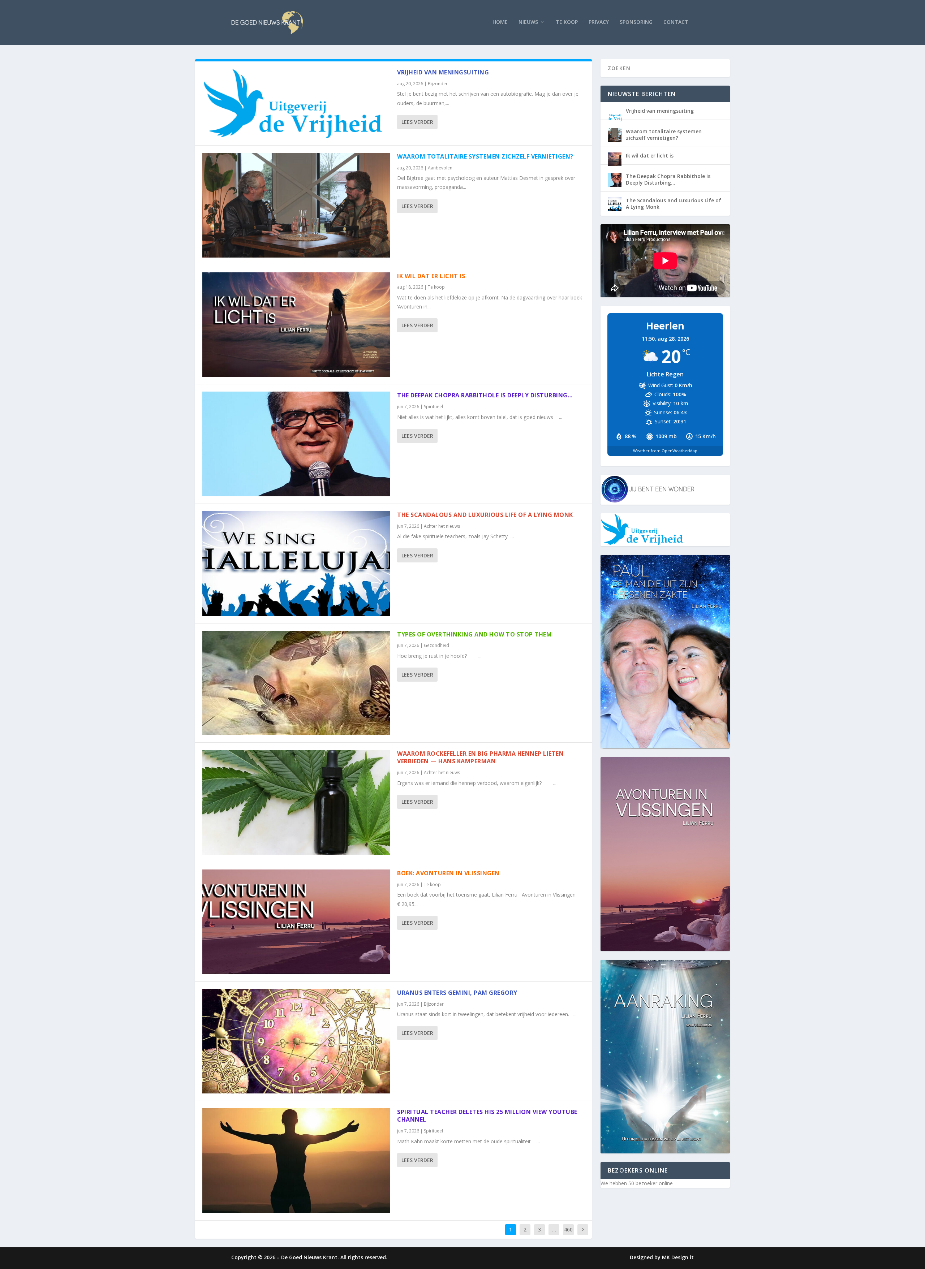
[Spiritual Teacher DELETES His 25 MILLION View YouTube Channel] (296, 1160)
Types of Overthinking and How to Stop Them (474, 634)
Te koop (567, 22)
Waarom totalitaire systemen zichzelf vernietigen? (485, 156)
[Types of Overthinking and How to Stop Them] (296, 683)
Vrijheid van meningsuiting (443, 72)
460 (568, 1229)
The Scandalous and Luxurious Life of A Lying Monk (485, 515)
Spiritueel (433, 406)
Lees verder (417, 121)
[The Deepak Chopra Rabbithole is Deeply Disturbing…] (296, 444)
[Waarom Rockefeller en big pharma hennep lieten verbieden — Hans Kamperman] (296, 802)
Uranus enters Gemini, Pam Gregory (457, 993)
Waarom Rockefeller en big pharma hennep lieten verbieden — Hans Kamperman (480, 757)
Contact (675, 22)
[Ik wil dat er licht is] (296, 324)
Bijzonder (438, 84)
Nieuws (528, 22)
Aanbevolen (440, 168)
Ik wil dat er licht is (431, 276)
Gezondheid (436, 645)
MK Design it (678, 1257)
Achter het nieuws (442, 526)
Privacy (599, 22)
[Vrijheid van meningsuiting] (296, 103)
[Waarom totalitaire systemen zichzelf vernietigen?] (296, 205)
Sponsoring (636, 22)
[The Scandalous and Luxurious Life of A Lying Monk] (296, 563)
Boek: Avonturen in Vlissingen (448, 873)
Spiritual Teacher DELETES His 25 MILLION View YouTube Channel (487, 1115)
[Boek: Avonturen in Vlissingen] (296, 921)
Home (500, 22)
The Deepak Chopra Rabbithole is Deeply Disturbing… (484, 395)
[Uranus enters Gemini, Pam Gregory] (296, 1041)
